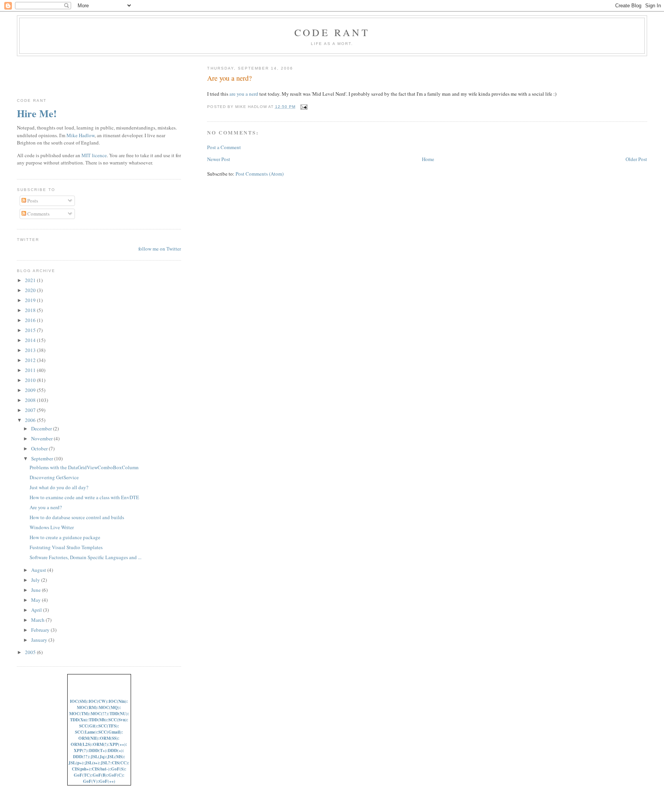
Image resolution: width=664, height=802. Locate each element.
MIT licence (94, 155)
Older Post (636, 159)
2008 (31, 400)
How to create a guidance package (65, 537)
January (39, 639)
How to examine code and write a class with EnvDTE (84, 497)
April (37, 609)
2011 (31, 370)
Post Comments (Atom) (260, 173)
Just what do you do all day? (59, 487)
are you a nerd (243, 93)
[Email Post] (303, 107)
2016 (31, 320)
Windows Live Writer (52, 527)
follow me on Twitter (159, 248)
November (42, 438)
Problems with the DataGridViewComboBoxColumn (84, 467)
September (42, 458)
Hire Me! (37, 113)
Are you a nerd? (229, 78)
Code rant (332, 32)
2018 (31, 310)
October (40, 448)
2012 (31, 360)
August (39, 569)
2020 (31, 290)
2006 (31, 420)
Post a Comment (224, 147)
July (36, 579)
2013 (31, 350)
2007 (31, 410)
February (41, 629)
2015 (31, 330)
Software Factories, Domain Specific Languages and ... (85, 557)
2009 (31, 390)
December (42, 428)
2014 (31, 340)
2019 (31, 300)
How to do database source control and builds (77, 517)
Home (428, 159)
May (36, 599)
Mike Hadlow (80, 135)
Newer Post (218, 159)
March (38, 619)
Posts (32, 200)
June (36, 589)
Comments (38, 213)
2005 (31, 652)
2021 (31, 280)
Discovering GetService (54, 477)
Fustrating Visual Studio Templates (66, 547)
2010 (31, 380)
